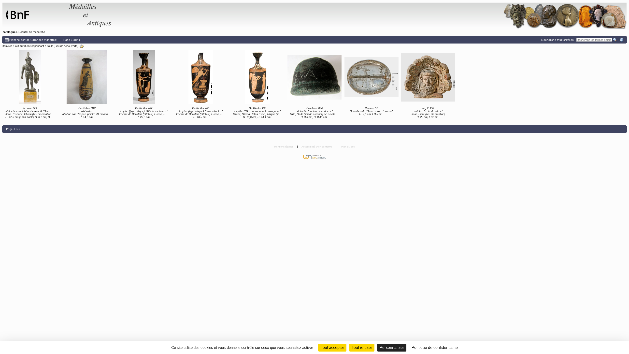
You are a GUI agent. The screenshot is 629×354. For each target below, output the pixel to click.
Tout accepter (332, 347)
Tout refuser (362, 347)
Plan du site (348, 146)
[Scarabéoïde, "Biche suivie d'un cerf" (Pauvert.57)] (371, 77)
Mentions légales (284, 146)
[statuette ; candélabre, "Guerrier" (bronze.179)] (30, 77)
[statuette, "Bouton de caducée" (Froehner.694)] (314, 77)
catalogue (9, 31)
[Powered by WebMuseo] (314, 156)
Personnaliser (392, 347)
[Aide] (622, 40)
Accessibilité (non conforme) (317, 146)
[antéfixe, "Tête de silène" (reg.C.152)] (428, 77)
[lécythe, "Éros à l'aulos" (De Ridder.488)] (201, 77)
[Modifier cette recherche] (82, 46)
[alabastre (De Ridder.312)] (87, 77)
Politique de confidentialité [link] (435, 347)
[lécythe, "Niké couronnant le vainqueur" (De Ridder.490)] (257, 77)
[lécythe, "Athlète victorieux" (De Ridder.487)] (144, 77)
